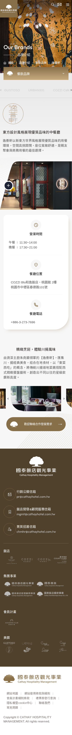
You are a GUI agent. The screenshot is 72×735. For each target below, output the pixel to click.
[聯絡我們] (59, 4)
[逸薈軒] (9, 650)
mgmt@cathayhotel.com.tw (36, 514)
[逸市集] (27, 650)
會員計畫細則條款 (18, 698)
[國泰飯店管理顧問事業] (19, 593)
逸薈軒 (56, 62)
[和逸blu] (44, 560)
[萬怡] (60, 560)
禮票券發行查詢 (46, 698)
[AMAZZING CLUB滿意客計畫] (12, 622)
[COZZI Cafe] (45, 643)
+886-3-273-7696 (23, 322)
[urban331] (27, 643)
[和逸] (28, 560)
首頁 (11, 62)
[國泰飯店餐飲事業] (52, 593)
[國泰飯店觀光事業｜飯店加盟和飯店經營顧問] (19, 5)
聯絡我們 (44, 702)
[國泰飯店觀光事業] (19, 583)
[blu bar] (63, 650)
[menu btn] (67, 4)
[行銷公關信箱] (9, 494)
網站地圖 (12, 693)
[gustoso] (9, 643)
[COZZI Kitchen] (63, 643)
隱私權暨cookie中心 (20, 702)
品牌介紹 (24, 62)
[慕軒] (12, 560)
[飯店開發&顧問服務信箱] (9, 512)
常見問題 (12, 707)
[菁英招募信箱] (9, 529)
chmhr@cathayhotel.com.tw (36, 532)
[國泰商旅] (52, 583)
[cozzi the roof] (45, 650)
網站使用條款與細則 (37, 693)
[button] (8, 398)
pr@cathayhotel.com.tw (33, 497)
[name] (52, 5)
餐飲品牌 (40, 62)
